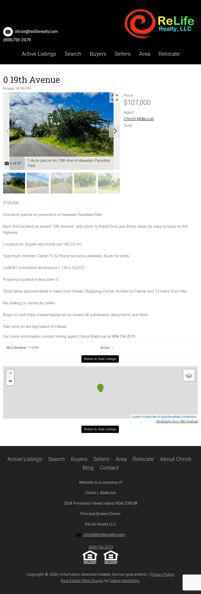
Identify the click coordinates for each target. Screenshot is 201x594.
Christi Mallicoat (139, 118)
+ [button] (10, 373)
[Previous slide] (8, 131)
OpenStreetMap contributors (178, 416)
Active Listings (38, 54)
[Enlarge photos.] (114, 97)
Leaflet (136, 416)
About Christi (77, 75)
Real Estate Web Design (82, 580)
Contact (130, 75)
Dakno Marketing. (125, 580)
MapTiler (151, 416)
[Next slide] (115, 131)
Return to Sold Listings (100, 359)
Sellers (123, 54)
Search (73, 54)
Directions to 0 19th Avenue (177, 421)
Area (144, 54)
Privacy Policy (162, 574)
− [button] (10, 381)
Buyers (98, 54)
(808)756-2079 (17, 39)
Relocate (169, 54)
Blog (106, 75)
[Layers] (189, 375)
